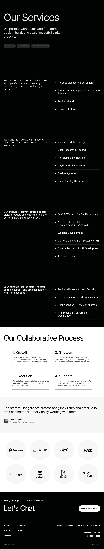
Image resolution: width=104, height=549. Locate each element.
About (6, 525)
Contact (21, 525)
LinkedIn (58, 525)
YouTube (80, 525)
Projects (7, 530)
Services (7, 536)
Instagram (95, 525)
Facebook (69, 525)
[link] (89, 508)
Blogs (20, 530)
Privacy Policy (96, 544)
